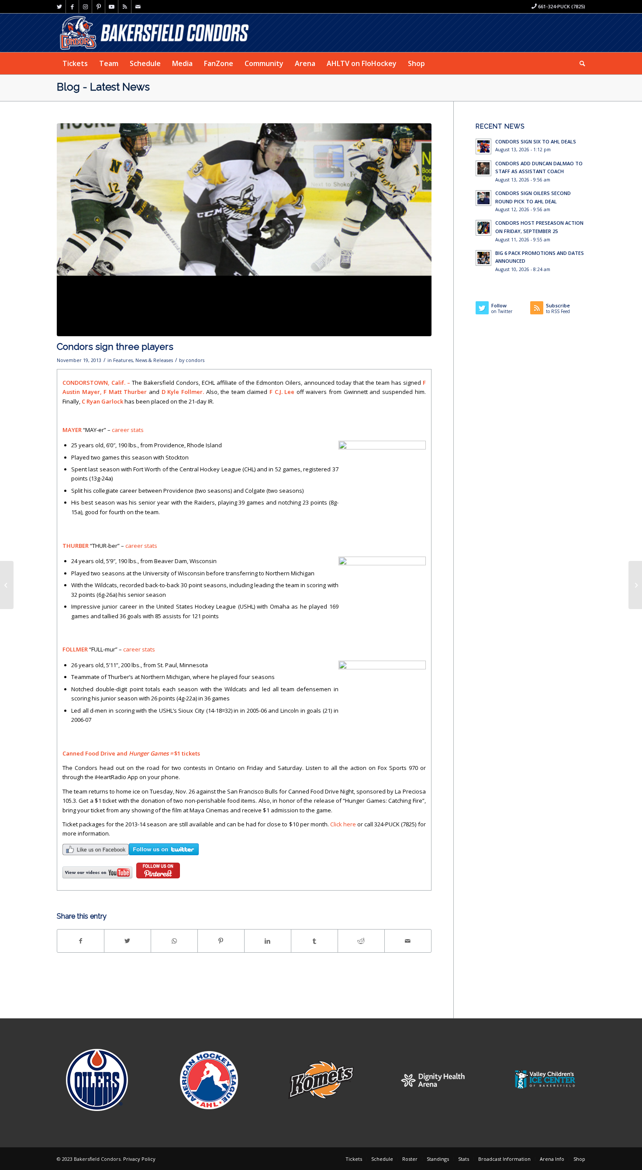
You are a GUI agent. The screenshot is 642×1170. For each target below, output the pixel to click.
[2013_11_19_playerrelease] (244, 229)
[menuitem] (75, 63)
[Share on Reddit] (361, 941)
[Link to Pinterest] (98, 6)
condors (195, 360)
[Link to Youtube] (111, 6)
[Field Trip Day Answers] (7, 585)
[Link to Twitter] (59, 6)
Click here (343, 824)
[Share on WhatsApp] (174, 941)
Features (123, 360)
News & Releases (154, 360)
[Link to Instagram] (85, 6)
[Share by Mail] (408, 941)
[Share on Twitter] (127, 941)
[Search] (579, 63)
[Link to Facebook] (72, 6)
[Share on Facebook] (80, 941)
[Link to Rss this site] (124, 6)
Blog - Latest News (103, 86)
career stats (128, 430)
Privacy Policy (139, 1159)
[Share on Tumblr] (314, 941)
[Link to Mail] (138, 6)
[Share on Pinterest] (221, 941)
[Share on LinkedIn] (268, 941)
